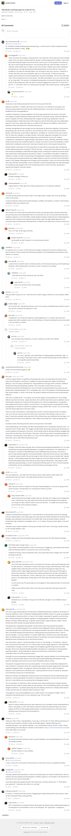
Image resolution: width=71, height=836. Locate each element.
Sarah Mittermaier (7, 12)
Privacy (36, 823)
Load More (5, 815)
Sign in (66, 3)
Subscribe (58, 3)
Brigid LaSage (13, 304)
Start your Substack (30, 827)
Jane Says (11, 261)
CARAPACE (9, 247)
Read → (3, 19)
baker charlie (15, 562)
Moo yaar (12, 315)
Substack (26, 832)
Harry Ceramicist (16, 495)
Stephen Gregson (16, 748)
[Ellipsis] (68, 41)
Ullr (7, 472)
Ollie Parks (9, 609)
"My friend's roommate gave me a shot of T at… (18, 10)
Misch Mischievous (12, 41)
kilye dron (12, 228)
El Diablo (8, 770)
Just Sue (8, 292)
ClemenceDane (13, 183)
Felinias (8, 193)
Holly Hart (12, 174)
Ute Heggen (12, 55)
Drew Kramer (10, 512)
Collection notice (49, 823)
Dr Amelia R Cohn (11, 535)
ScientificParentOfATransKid (14, 367)
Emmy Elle (9, 758)
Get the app (44, 827)
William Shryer (10, 210)
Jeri (7, 101)
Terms (41, 823)
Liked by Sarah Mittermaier (14, 43)
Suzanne (8, 718)
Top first (66, 25)
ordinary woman (16, 91)
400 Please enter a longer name (19, 545)
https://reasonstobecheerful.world (56, 727)
